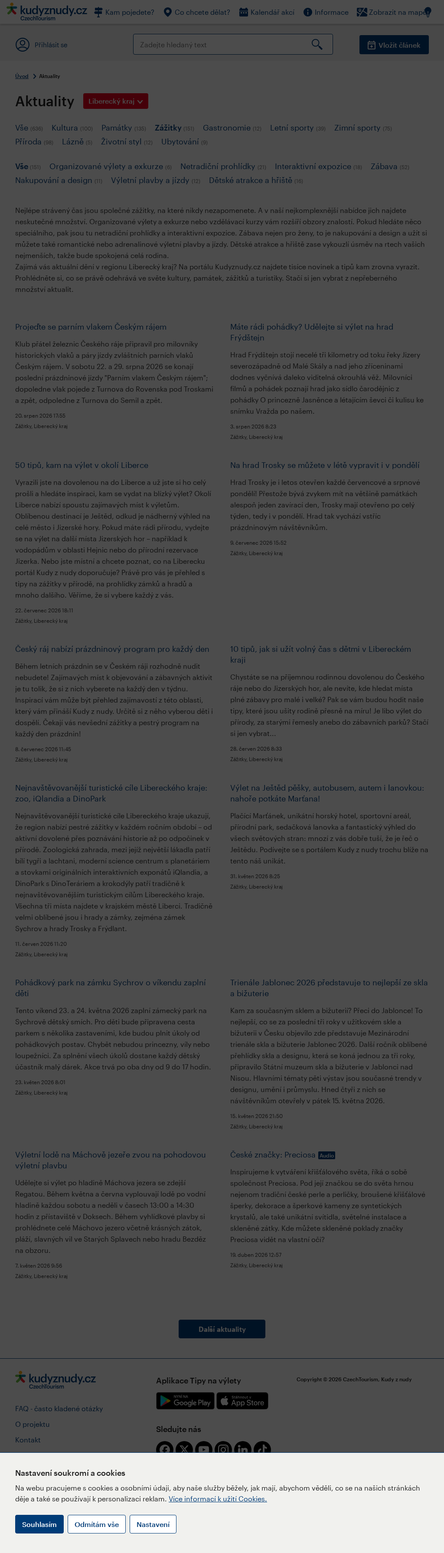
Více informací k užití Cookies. (218, 1498)
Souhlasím (39, 1524)
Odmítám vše (97, 1524)
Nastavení (153, 1524)
